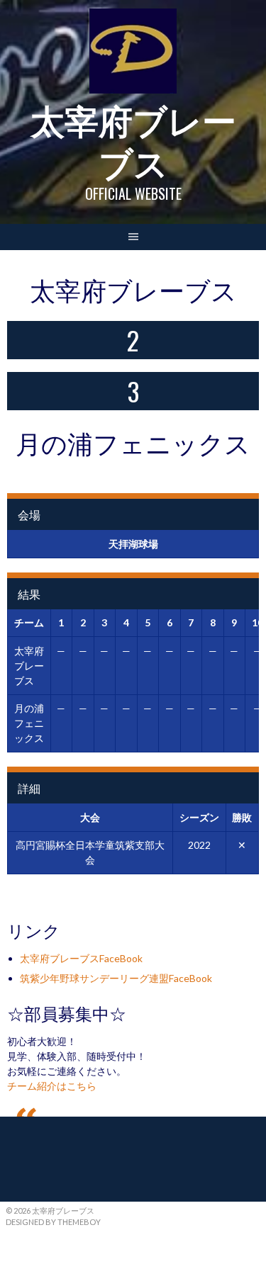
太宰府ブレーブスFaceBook (81, 958)
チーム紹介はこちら (51, 1086)
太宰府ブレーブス (133, 140)
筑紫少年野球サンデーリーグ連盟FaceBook (116, 978)
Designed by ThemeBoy (53, 1221)
